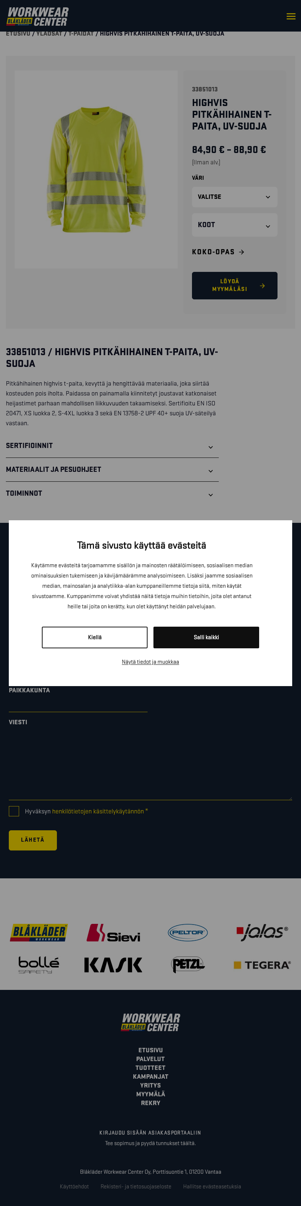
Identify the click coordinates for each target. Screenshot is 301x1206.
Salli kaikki (206, 637)
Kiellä (95, 637)
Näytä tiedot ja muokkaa (150, 662)
